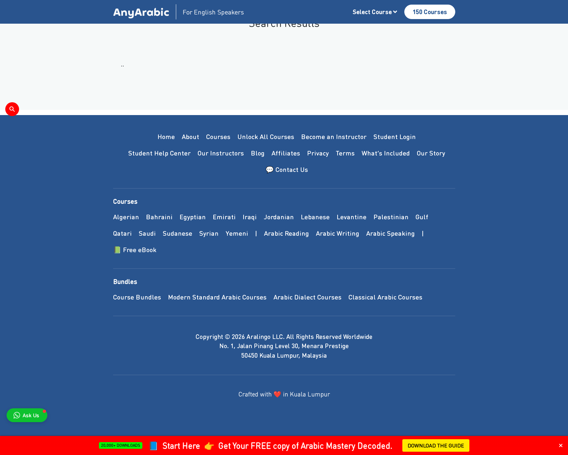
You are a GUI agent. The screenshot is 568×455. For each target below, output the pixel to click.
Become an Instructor (334, 136)
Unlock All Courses (265, 136)
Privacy (318, 153)
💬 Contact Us (287, 169)
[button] (27, 415)
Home (166, 136)
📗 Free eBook (134, 249)
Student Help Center (159, 153)
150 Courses (430, 12)
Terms (345, 153)
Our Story (431, 153)
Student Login (394, 136)
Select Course (373, 12)
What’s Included (386, 153)
